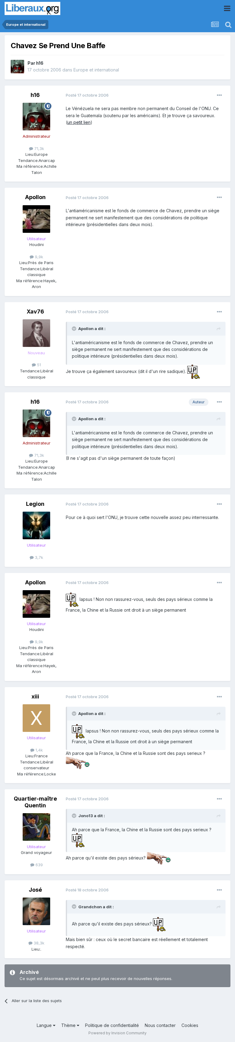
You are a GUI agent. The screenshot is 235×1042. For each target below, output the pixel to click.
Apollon (35, 197)
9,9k (38, 256)
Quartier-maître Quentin (35, 802)
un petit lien (79, 122)
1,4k (38, 750)
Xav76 (35, 311)
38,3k (38, 942)
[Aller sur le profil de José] (36, 911)
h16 (39, 63)
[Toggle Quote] (74, 328)
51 (38, 364)
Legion (35, 504)
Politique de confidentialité (112, 1025)
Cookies (189, 1025)
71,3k (38, 148)
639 (38, 864)
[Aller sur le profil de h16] (17, 66)
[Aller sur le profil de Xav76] (36, 333)
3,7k (38, 557)
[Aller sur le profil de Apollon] (36, 219)
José (35, 889)
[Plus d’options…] (219, 95)
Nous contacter (160, 1025)
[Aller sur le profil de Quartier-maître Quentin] (36, 827)
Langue (45, 1025)
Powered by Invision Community (117, 1033)
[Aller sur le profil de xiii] (36, 718)
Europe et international (96, 69)
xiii (35, 696)
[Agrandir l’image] (193, 371)
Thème (69, 1025)
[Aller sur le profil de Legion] (36, 525)
